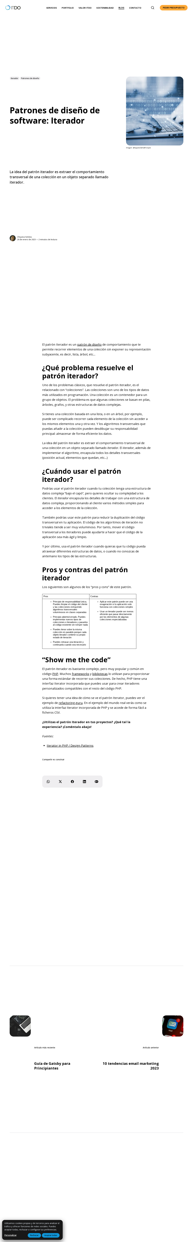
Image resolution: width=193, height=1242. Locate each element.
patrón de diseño (89, 344)
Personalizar (10, 1235)
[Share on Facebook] (72, 782)
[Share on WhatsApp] (48, 782)
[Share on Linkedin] (84, 782)
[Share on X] (60, 782)
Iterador (14, 78)
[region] (32, 1230)
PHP (55, 674)
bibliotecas (100, 674)
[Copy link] (96, 782)
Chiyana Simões (24, 236)
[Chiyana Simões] (13, 238)
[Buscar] (153, 8)
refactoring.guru (71, 703)
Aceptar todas (50, 1235)
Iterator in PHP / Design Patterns (70, 746)
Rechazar (34, 1235)
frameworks (80, 674)
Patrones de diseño (30, 78)
